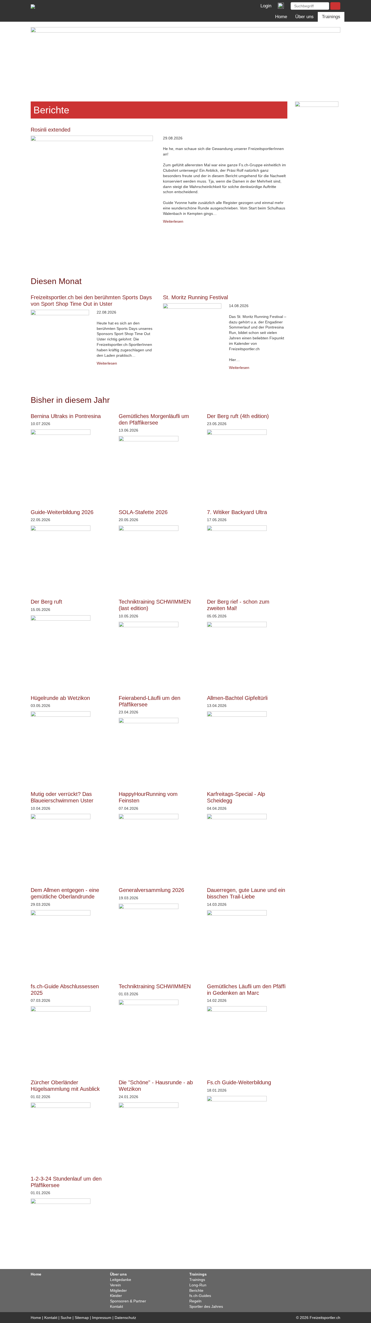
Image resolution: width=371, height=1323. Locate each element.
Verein (115, 1285)
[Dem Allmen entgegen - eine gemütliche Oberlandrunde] (71, 940)
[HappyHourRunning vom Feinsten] (159, 844)
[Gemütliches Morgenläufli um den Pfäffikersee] (159, 466)
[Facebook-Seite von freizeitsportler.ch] (281, 5)
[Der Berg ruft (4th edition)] (247, 459)
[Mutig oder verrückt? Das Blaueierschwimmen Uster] (71, 844)
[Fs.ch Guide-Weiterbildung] (247, 1126)
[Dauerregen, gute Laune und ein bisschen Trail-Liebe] (247, 940)
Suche (66, 1317)
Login (264, 5)
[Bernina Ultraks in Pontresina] (71, 459)
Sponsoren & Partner (128, 1301)
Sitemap (82, 1317)
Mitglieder (118, 1290)
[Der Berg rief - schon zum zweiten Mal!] (247, 651)
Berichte (196, 1290)
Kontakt (116, 1306)
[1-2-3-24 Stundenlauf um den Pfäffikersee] (71, 1228)
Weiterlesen (173, 221)
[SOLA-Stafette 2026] (159, 555)
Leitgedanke (120, 1279)
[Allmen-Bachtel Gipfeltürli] (247, 741)
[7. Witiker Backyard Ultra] (247, 555)
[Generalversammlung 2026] (159, 933)
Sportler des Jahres (206, 1306)
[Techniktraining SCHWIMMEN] (159, 1029)
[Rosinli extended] (93, 197)
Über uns (304, 16)
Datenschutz (125, 1317)
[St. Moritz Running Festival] (192, 332)
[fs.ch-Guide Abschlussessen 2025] (71, 1036)
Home (281, 16)
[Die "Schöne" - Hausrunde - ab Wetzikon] (159, 1132)
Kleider (116, 1295)
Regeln (195, 1301)
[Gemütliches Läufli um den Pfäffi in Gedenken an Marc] (247, 1036)
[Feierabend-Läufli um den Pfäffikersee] (159, 747)
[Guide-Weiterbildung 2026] (71, 555)
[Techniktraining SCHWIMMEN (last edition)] (159, 651)
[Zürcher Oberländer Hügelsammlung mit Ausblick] (71, 1132)
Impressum (101, 1317)
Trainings (331, 16)
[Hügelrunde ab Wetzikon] (71, 741)
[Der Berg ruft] (71, 645)
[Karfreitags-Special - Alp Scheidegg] (247, 844)
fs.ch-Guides (200, 1295)
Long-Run (197, 1285)
